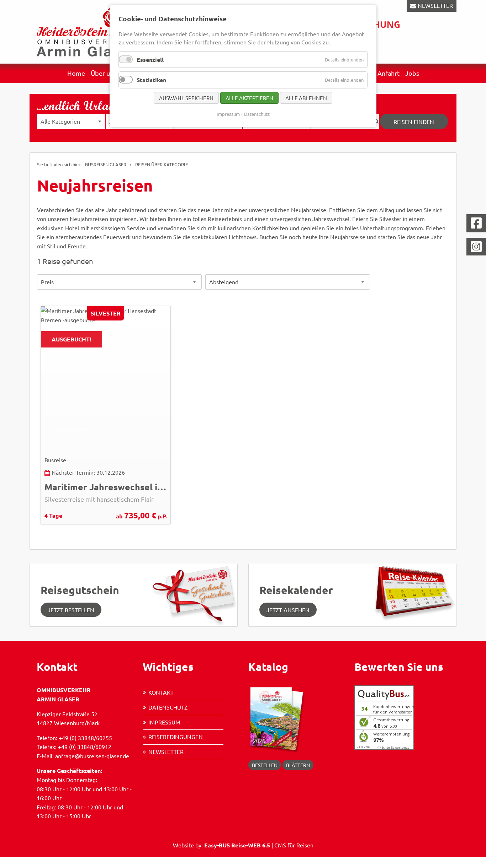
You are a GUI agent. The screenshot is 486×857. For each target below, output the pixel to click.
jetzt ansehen (288, 609)
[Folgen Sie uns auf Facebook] (476, 223)
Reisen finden (413, 121)
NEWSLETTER (435, 5)
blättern (298, 765)
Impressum (164, 722)
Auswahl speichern (186, 98)
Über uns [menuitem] (103, 73)
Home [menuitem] (76, 73)
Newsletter (166, 751)
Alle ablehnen (306, 98)
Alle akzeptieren (249, 98)
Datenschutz (167, 707)
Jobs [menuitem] (412, 73)
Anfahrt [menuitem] (388, 73)
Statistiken (151, 79)
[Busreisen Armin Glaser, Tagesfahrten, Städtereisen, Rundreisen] (86, 30)
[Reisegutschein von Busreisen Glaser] (194, 594)
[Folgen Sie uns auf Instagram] (476, 247)
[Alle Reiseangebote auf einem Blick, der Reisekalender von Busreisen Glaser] (413, 591)
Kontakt (161, 692)
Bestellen (265, 765)
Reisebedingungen (175, 736)
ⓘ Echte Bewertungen (394, 747)
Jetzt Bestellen (71, 609)
